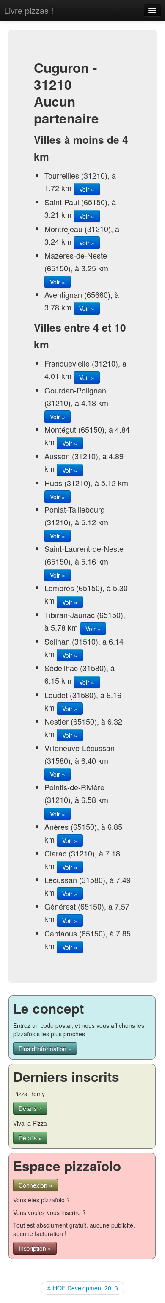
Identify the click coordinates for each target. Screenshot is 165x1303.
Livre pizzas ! (29, 10)
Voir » (86, 189)
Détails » (30, 1108)
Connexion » (35, 1185)
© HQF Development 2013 (82, 1288)
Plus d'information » (45, 1048)
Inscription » (35, 1248)
